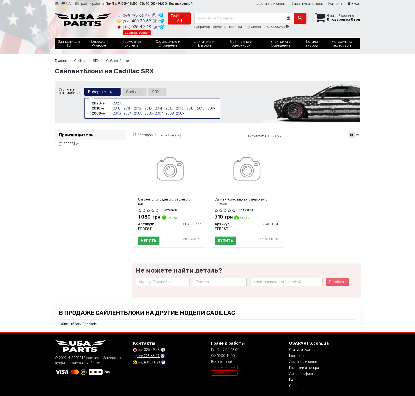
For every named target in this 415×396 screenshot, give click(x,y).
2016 (179, 108)
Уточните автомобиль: (69, 91)
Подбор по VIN (179, 18)
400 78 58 (138, 20)
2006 (149, 113)
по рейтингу (168, 135)
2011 (126, 108)
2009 (180, 113)
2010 (116, 108)
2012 (137, 108)
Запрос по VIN (224, 373)
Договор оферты (302, 374)
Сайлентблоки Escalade (78, 324)
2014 (158, 108)
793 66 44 (137, 15)
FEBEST (71, 144)
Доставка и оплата (272, 4)
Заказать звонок (224, 367)
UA (68, 4)
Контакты (335, 4)
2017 (190, 108)
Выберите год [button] (101, 91)
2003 (117, 113)
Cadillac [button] (133, 91)
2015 (169, 108)
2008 (169, 113)
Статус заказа (300, 350)
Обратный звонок (136, 32)
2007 (159, 113)
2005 (138, 113)
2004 (127, 113)
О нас (293, 386)
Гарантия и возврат (307, 4)
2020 (117, 103)
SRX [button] (156, 91)
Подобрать (337, 282)
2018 (201, 108)
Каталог (295, 380)
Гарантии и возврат (305, 368)
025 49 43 (137, 26)
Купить (148, 240)
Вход (354, 4)
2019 (211, 108)
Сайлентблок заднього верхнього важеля (164, 201)
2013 (148, 108)
